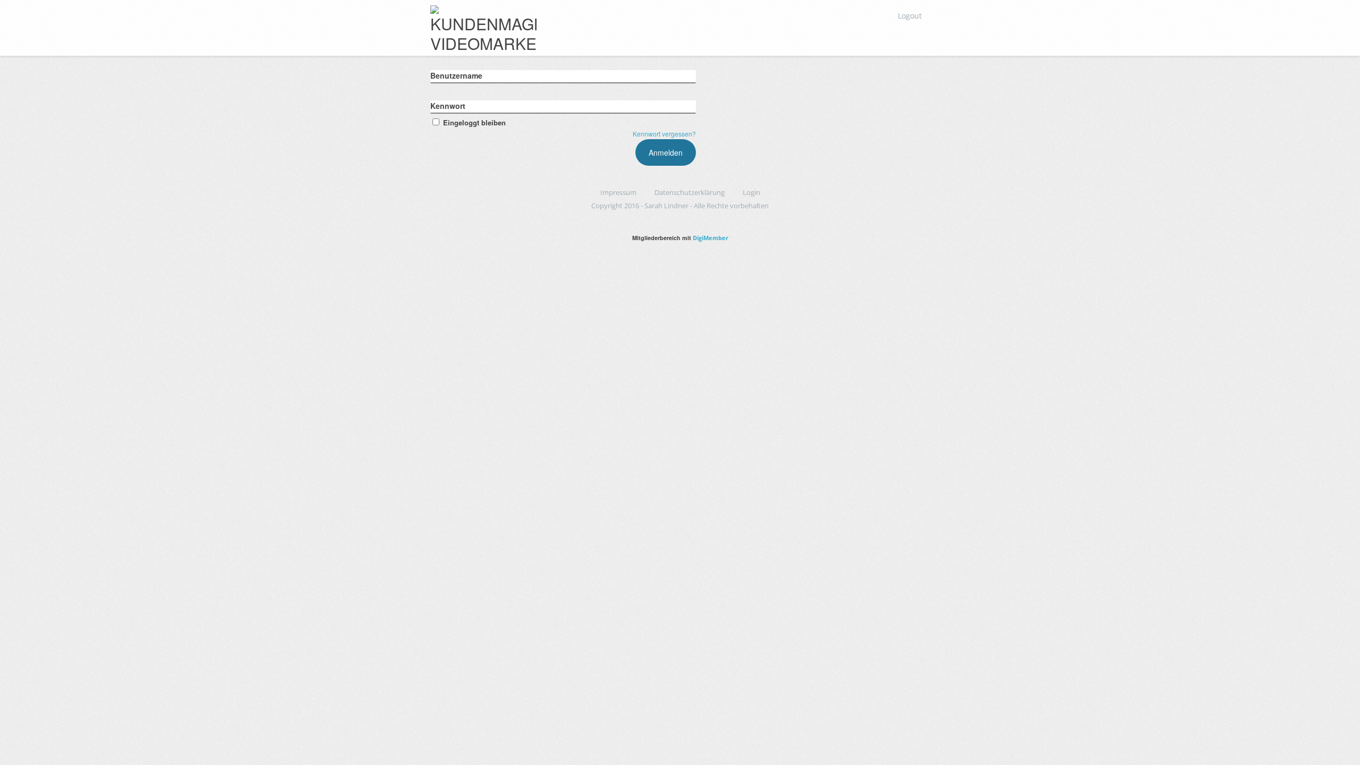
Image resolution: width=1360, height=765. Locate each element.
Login (751, 192)
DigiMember (710, 238)
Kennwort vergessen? (664, 133)
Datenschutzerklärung (689, 192)
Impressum (618, 192)
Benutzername (456, 75)
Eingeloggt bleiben (474, 122)
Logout (910, 16)
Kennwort (447, 105)
